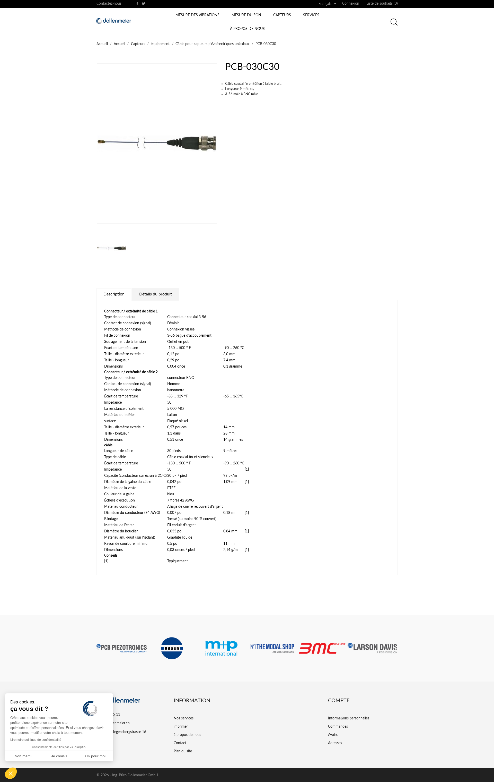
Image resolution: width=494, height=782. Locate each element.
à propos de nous (247, 29)
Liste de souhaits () (382, 3)
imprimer (181, 726)
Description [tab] (114, 294)
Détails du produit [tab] (155, 294)
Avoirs (333, 735)
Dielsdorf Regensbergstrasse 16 (121, 732)
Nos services (183, 718)
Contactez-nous (108, 3)
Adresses (335, 743)
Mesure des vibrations (197, 15)
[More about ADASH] (172, 648)
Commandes (338, 726)
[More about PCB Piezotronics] (121, 648)
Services (311, 15)
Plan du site (183, 751)
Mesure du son (246, 15)
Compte (339, 700)
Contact (180, 743)
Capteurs (282, 15)
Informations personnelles (348, 718)
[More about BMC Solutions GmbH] (322, 648)
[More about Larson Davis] (372, 648)
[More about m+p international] (222, 648)
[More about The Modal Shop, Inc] (272, 648)
